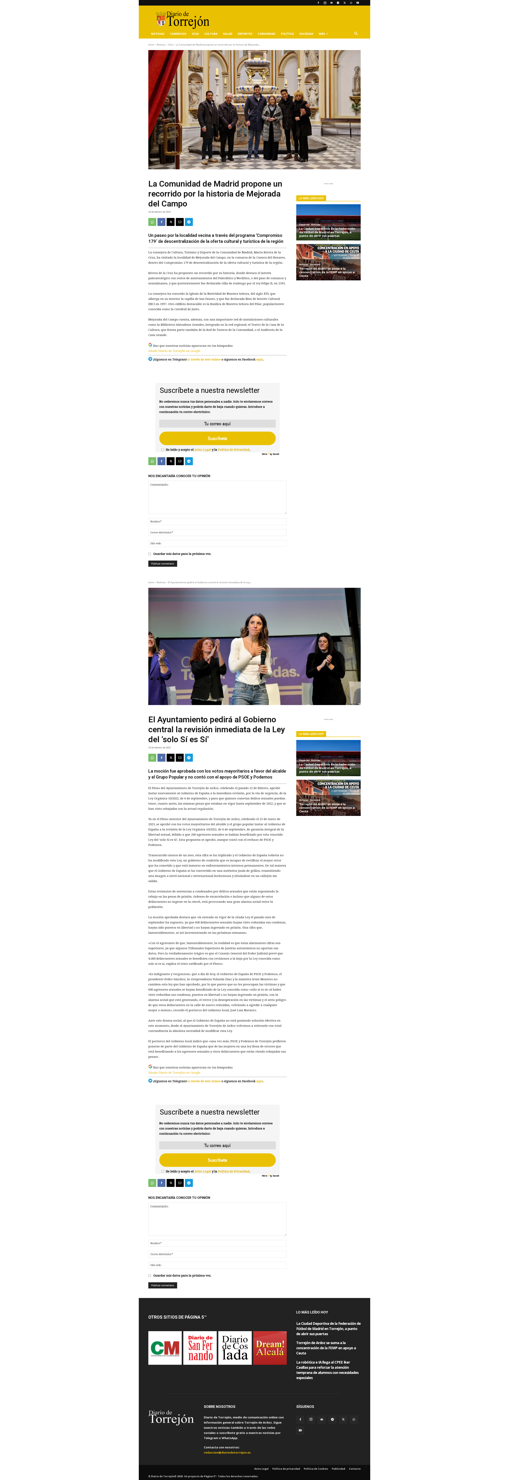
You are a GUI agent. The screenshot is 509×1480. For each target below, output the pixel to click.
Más (322, 34)
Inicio (151, 44)
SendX (276, 453)
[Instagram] (325, 3)
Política (287, 34)
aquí (259, 359)
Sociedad (306, 34)
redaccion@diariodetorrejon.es (227, 1452)
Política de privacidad (286, 1468)
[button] (356, 34)
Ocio (195, 34)
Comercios (178, 34)
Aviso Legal (202, 449)
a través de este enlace (204, 359)
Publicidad (338, 1468)
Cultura (211, 34)
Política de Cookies (316, 1468)
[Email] (180, 222)
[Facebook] (318, 3)
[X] (345, 3)
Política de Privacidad (233, 449)
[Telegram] (338, 3)
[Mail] (331, 3)
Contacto (355, 1468)
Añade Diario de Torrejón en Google (174, 351)
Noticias (157, 34)
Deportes (245, 34)
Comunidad (266, 34)
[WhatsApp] (351, 3)
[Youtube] (358, 3)
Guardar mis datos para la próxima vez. (182, 554)
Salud (227, 34)
